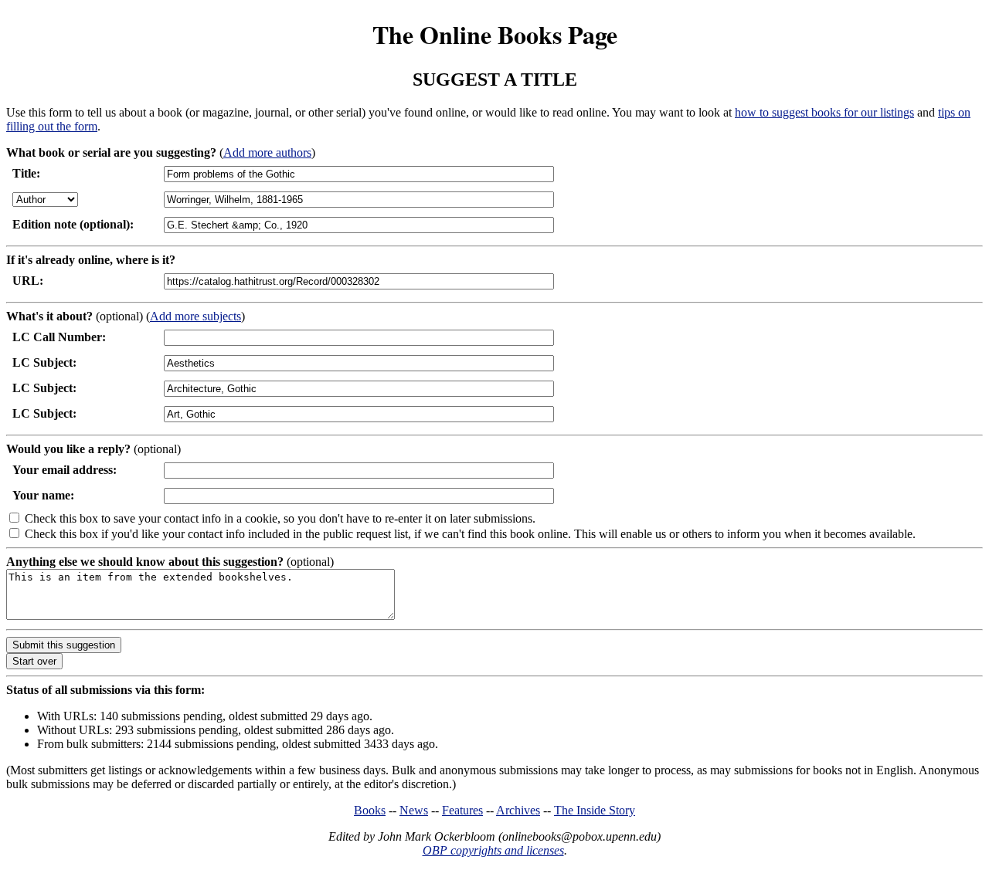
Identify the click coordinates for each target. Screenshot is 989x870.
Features (462, 810)
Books (370, 810)
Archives (518, 810)
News (413, 810)
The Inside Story (594, 810)
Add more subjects (195, 316)
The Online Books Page (494, 34)
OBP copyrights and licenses (493, 850)
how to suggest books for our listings (824, 112)
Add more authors (267, 152)
